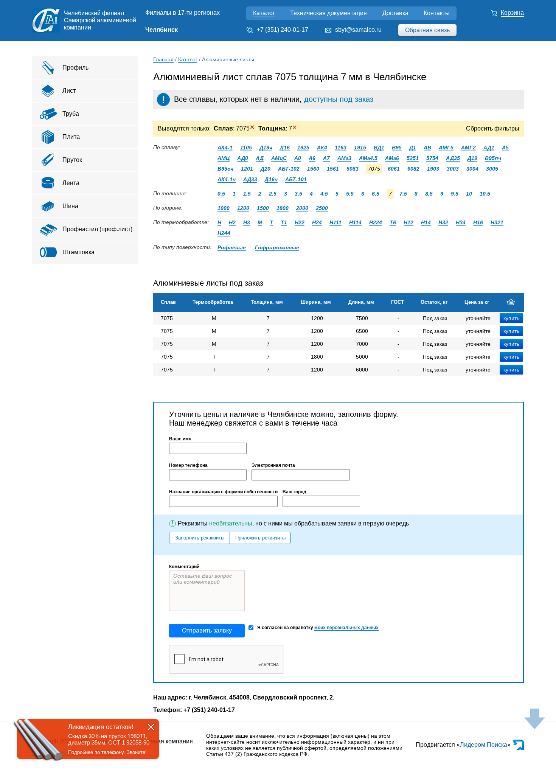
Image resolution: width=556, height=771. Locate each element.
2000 (302, 208)
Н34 (461, 222)
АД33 (250, 179)
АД (260, 158)
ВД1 (379, 148)
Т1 (284, 222)
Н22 (299, 222)
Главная (163, 59)
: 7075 (234, 128)
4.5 (324, 194)
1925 (303, 148)
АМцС (279, 158)
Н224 (375, 222)
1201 (247, 169)
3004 (472, 169)
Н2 (232, 222)
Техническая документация (328, 13)
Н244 (223, 233)
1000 (223, 208)
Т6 (393, 222)
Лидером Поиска (483, 744)
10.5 (485, 194)
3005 (492, 169)
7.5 (403, 194)
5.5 (350, 194)
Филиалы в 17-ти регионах (182, 12)
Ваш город (294, 491)
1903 (433, 169)
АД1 (488, 148)
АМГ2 (468, 148)
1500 (263, 208)
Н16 (478, 222)
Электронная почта (273, 465)
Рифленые (231, 247)
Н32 (443, 222)
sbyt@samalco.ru (358, 29)
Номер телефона (188, 465)
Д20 (265, 169)
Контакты (437, 13)
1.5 (247, 194)
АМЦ (223, 158)
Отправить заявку (207, 630)
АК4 (322, 148)
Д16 (285, 148)
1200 (243, 208)
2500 (322, 208)
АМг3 (344, 158)
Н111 (335, 222)
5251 (413, 158)
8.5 (429, 194)
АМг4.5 (368, 158)
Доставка (395, 13)
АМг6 (392, 158)
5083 (352, 169)
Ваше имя (180, 438)
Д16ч (271, 179)
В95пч (493, 158)
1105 (246, 148)
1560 (313, 169)
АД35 (453, 158)
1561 (333, 169)
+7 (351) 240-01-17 (282, 29)
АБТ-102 (289, 169)
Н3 (246, 222)
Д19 (472, 158)
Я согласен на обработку (318, 627)
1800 (282, 208)
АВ (427, 148)
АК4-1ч (226, 179)
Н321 (497, 222)
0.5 (221, 194)
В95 (397, 148)
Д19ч (265, 148)
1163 (340, 148)
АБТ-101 (296, 179)
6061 (394, 169)
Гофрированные (277, 247)
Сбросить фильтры (492, 128)
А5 (505, 148)
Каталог (264, 13)
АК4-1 (225, 148)
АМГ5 (446, 148)
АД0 (242, 158)
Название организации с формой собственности (223, 491)
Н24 (317, 222)
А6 (312, 158)
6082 (413, 169)
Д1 (412, 148)
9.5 (454, 194)
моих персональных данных (346, 627)
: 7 (277, 128)
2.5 (272, 194)
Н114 (355, 222)
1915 (360, 148)
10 (469, 194)
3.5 (298, 194)
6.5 (375, 194)
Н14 (426, 222)
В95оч (225, 169)
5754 (432, 158)
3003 (453, 169)
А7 (326, 158)
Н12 (408, 222)
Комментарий (184, 566)
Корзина (512, 12)
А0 (297, 158)
